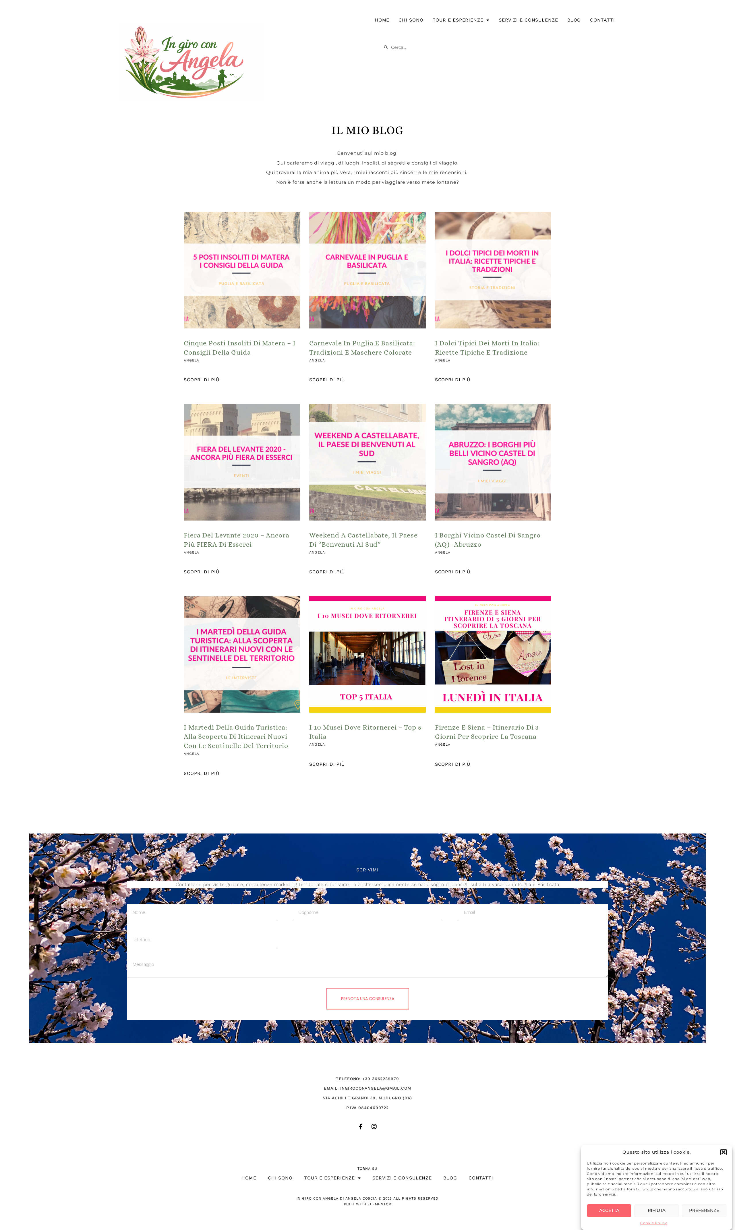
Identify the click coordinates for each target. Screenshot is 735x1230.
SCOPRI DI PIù (201, 379)
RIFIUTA (657, 1210)
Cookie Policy (653, 1223)
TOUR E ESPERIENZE (458, 20)
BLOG (574, 20)
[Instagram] (374, 1126)
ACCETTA (609, 1210)
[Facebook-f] (361, 1126)
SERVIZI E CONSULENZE (528, 20)
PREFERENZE (704, 1210)
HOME (382, 20)
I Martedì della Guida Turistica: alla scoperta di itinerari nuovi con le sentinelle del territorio (236, 736)
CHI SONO (411, 20)
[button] (723, 1152)
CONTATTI (602, 20)
